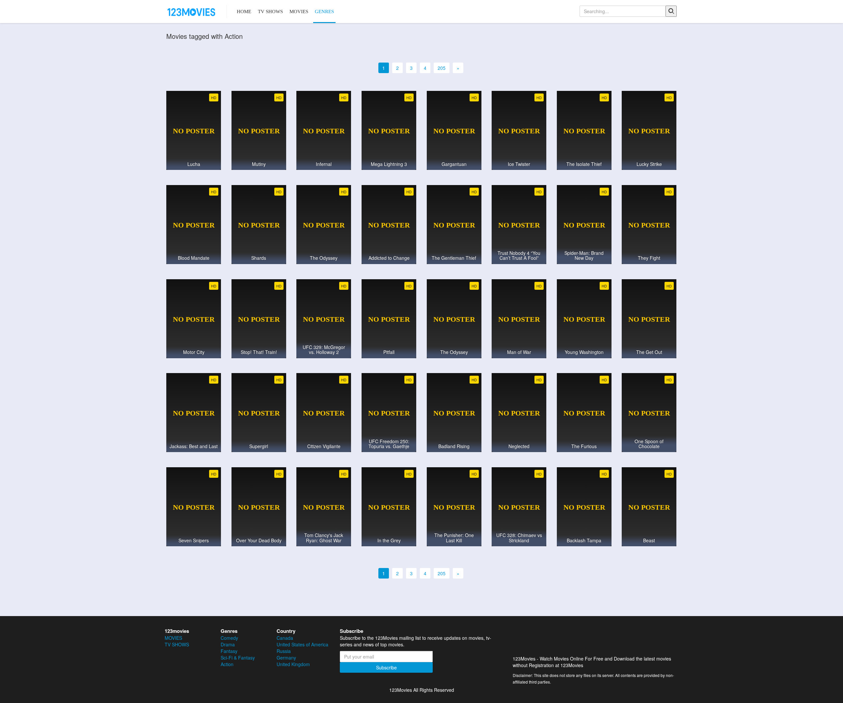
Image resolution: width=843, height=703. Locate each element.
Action (227, 664)
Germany (286, 657)
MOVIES (298, 11)
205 (442, 68)
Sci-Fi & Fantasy (238, 657)
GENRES (324, 11)
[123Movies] (191, 11)
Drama (228, 644)
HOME (244, 11)
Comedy (229, 638)
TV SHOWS (270, 11)
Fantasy (229, 651)
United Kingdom (293, 664)
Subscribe (386, 667)
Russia (284, 651)
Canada (285, 638)
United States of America (302, 644)
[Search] (671, 11)
